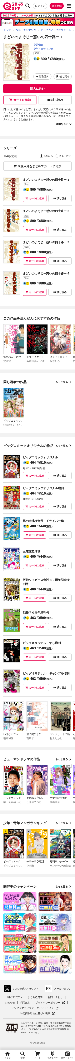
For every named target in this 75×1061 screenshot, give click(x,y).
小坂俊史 (38, 44)
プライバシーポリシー (50, 1002)
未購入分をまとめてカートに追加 (39, 166)
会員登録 (57, 5)
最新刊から (65, 156)
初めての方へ (14, 997)
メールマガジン (62, 988)
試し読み (57, 99)
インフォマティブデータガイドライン (32, 1008)
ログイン (40, 5)
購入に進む (37, 88)
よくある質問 (35, 997)
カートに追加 (22, 99)
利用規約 (25, 1002)
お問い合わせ (55, 997)
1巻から (48, 156)
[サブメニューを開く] (69, 6)
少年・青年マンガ (43, 48)
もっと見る (61, 382)
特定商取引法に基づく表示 (37, 1013)
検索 (22, 1058)
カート (37, 1058)
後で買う (64, 76)
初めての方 (52, 1058)
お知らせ (10, 1002)
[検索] (27, 6)
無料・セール (67, 1058)
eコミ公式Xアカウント (22, 989)
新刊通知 (44, 76)
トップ (7, 1058)
